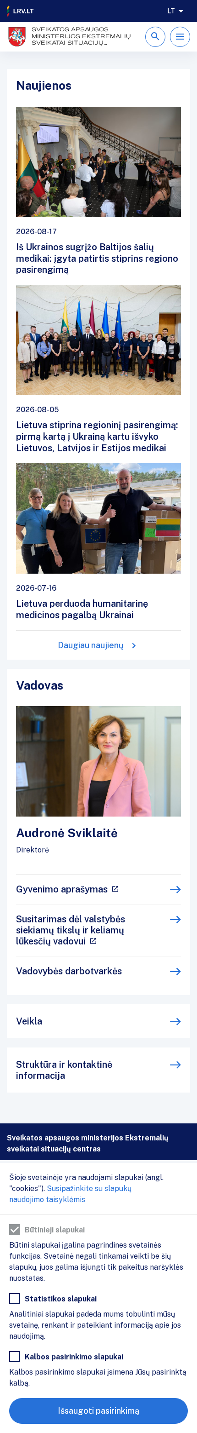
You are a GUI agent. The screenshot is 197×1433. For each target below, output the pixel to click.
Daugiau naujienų (91, 645)
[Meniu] (180, 37)
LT (171, 11)
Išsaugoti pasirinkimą (98, 1411)
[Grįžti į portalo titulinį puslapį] (20, 11)
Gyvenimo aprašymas (62, 889)
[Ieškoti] (155, 37)
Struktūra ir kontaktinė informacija (64, 1070)
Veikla (29, 1021)
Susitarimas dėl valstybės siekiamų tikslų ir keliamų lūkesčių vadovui (70, 930)
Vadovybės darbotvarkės (69, 971)
